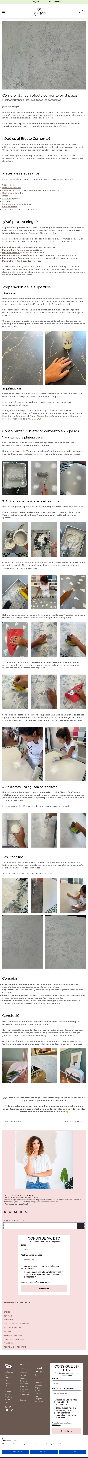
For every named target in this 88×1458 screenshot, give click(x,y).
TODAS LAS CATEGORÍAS (48, 100)
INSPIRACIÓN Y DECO (13, 100)
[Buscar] (80, 1226)
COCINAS (8, 1316)
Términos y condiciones (24, 1394)
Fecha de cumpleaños (31, 1255)
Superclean (8, 185)
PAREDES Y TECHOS (13, 1335)
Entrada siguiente (75, 1121)
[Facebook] (10, 1212)
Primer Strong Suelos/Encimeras (45, 416)
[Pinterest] (21, 1212)
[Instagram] (5, 1212)
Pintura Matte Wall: (12, 261)
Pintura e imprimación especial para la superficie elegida (30, 190)
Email (23, 1245)
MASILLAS (30, 100)
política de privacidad (42, 1282)
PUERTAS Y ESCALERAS (14, 1339)
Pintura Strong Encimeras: (15, 258)
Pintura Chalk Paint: (12, 250)
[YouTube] (15, 1212)
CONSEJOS (8, 1320)
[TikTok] (26, 1212)
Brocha (6, 196)
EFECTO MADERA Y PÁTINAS (16, 1323)
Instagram (77, 1106)
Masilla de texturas (11, 187)
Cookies (23, 1400)
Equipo (22, 1378)
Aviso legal (24, 1389)
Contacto (23, 1381)
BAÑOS (7, 1312)
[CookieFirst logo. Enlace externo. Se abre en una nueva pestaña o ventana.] (3, 1439)
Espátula (6, 198)
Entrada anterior (12, 1121)
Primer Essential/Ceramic (27, 413)
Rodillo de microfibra (12, 193)
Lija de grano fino (11, 204)
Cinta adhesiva (9, 207)
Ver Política (59, 1444)
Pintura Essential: (11, 247)
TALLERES (8, 1343)
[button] (3, 11)
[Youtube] (7, 1410)
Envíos (37, 1390)
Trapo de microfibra (12, 209)
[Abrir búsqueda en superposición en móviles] (78, 12)
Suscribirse (44, 1288)
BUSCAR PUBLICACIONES (15, 1221)
